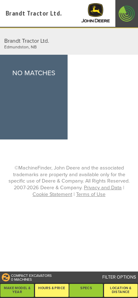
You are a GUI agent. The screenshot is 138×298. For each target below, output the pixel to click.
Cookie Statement (52, 194)
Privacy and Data (103, 188)
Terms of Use (90, 194)
